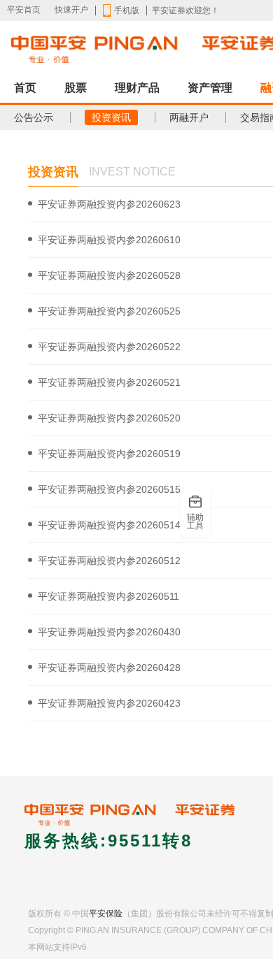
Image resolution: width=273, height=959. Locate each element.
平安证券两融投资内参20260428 (109, 667)
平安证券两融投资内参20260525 (109, 311)
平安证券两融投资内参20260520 (109, 418)
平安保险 (105, 913)
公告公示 (33, 117)
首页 (25, 88)
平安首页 (24, 10)
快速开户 (71, 10)
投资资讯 (111, 117)
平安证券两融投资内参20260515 (109, 489)
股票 (75, 88)
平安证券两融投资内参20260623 (109, 204)
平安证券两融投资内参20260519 (109, 453)
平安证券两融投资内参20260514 (109, 525)
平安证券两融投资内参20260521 (109, 382)
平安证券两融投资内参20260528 (109, 275)
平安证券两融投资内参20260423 (109, 703)
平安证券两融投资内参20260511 (108, 596)
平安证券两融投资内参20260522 (109, 346)
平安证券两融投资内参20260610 (109, 239)
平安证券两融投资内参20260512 (109, 560)
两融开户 (189, 117)
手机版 (126, 10)
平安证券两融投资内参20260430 (109, 631)
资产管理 (210, 88)
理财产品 (137, 88)
